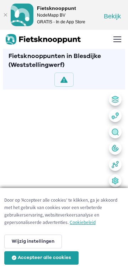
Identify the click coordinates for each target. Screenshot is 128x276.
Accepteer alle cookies (44, 257)
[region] (64, 181)
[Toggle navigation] (117, 39)
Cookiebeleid (83, 222)
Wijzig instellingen (33, 241)
